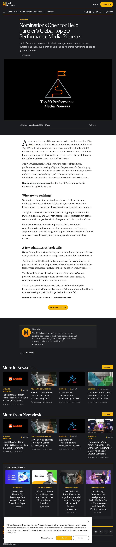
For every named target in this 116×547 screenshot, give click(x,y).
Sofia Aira (93, 402)
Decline (81, 538)
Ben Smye (45, 507)
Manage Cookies (47, 538)
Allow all (64, 538)
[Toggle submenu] (45, 12)
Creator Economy (71, 488)
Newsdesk (23, 19)
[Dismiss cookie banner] (88, 521)
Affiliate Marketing (7, 390)
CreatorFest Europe (92, 437)
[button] (38, 11)
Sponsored (17, 488)
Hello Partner (13, 544)
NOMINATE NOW (58, 307)
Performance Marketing (41, 389)
